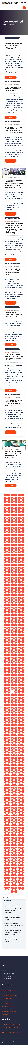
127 (9, 565)
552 (5, 801)
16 (19, 501)
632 (12, 845)
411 (16, 721)
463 (9, 751)
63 (15, 528)
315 (16, 668)
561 (16, 805)
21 (15, 505)
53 (22, 521)
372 (5, 701)
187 (9, 598)
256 (19, 635)
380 (12, 705)
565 (9, 808)
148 (19, 575)
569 (23, 808)
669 (16, 865)
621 (16, 838)
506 (12, 775)
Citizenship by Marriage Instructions (10, 995)
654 (5, 858)
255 (16, 635)
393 (16, 711)
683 (23, 871)
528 (5, 788)
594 (5, 825)
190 (19, 598)
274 (19, 645)
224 (12, 618)
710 (12, 888)
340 (19, 681)
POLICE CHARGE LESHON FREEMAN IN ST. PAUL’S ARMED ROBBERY (13, 89)
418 (19, 725)
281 (23, 648)
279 (16, 648)
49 (8, 521)
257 (23, 635)
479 (23, 758)
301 (9, 661)
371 (23, 698)
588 (5, 821)
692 (12, 878)
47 (22, 518)
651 (16, 855)
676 (19, 868)
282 (5, 651)
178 (19, 591)
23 (22, 505)
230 (12, 621)
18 (5, 505)
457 (9, 748)
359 (23, 691)
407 (23, 718)
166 (19, 585)
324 (5, 675)
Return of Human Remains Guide (9, 1011)
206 (12, 608)
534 (5, 791)
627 (16, 841)
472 (19, 755)
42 (5, 518)
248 (12, 631)
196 (19, 601)
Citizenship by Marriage (7, 998)
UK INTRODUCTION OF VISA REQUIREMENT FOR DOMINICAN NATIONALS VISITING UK (13, 402)
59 (22, 525)
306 (5, 665)
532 (19, 788)
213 (16, 611)
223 (9, 618)
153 (16, 578)
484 (19, 761)
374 (12, 701)
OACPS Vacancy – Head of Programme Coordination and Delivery (13, 939)
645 (16, 851)
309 (16, 665)
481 (9, 761)
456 (5, 748)
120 (5, 561)
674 (12, 868)
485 (23, 761)
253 (9, 635)
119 (23, 558)
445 (9, 741)
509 (23, 775)
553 (9, 801)
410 (12, 721)
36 (5, 515)
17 (22, 501)
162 (5, 585)
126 (5, 565)
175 (9, 591)
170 (12, 588)
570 (5, 811)
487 (9, 765)
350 (12, 688)
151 (9, 578)
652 (19, 855)
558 (5, 805)
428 (12, 731)
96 (5, 548)
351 (16, 688)
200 (12, 605)
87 (15, 541)
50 (12, 521)
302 (12, 661)
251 (23, 631)
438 (5, 738)
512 (12, 778)
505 (9, 775)
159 (16, 581)
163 (9, 585)
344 (12, 685)
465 (16, 751)
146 (12, 575)
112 (19, 555)
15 (15, 501)
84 (5, 541)
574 (19, 811)
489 (16, 765)
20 (12, 505)
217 (9, 615)
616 (19, 835)
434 (12, 735)
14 (12, 501)
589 (9, 821)
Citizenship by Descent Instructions (9, 1000)
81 (15, 538)
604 (19, 828)
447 (16, 741)
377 (23, 701)
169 (9, 588)
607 (9, 831)
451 (9, 745)
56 (12, 525)
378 (5, 705)
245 (23, 628)
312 (5, 668)
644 (12, 851)
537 (16, 791)
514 (19, 778)
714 (12, 891)
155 (23, 578)
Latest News (9, 37)
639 (16, 848)
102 (5, 551)
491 (23, 765)
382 (19, 705)
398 (12, 715)
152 (12, 578)
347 (23, 685)
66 (5, 531)
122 (12, 561)
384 (5, 708)
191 (23, 598)
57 (15, 525)
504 (5, 775)
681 (16, 871)
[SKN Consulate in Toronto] (14, 2)
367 (9, 698)
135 (16, 568)
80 (12, 538)
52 (19, 521)
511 (9, 778)
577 (9, 815)
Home (4, 24)
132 (5, 568)
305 (23, 661)
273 (16, 645)
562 (19, 805)
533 (23, 788)
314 (12, 668)
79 (8, 538)
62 (12, 528)
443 (23, 738)
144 (5, 575)
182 (12, 595)
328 (19, 675)
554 (12, 801)
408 (5, 721)
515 (23, 778)
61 (8, 528)
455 (23, 745)
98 (12, 548)
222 (5, 618)
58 (19, 525)
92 (12, 545)
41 (22, 515)
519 (16, 781)
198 (5, 605)
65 (22, 528)
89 (22, 541)
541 (9, 795)
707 (23, 885)
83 (22, 538)
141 (16, 571)
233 (23, 621)
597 (16, 825)
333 (16, 678)
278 (12, 648)
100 (19, 548)
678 (5, 871)
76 (19, 535)
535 (9, 791)
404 (12, 718)
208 (19, 608)
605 (23, 828)
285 (16, 651)
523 (9, 785)
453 (16, 745)
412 (19, 721)
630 (5, 845)
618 (5, 838)
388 (19, 708)
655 (9, 858)
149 (23, 575)
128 (12, 565)
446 (12, 741)
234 (5, 625)
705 (16, 885)
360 (5, 695)
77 (22, 535)
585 (16, 818)
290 (12, 655)
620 (12, 838)
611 (23, 831)
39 (15, 515)
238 (19, 625)
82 (19, 538)
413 (23, 721)
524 (12, 785)
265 (9, 641)
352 (19, 688)
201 (16, 605)
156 (5, 581)
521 (23, 781)
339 (16, 681)
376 (19, 701)
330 (5, 678)
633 (16, 845)
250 (19, 631)
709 (9, 888)
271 (9, 645)
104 (12, 551)
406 (19, 718)
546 (5, 798)
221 (23, 615)
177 (16, 591)
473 (23, 755)
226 (19, 618)
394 (19, 711)
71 (22, 531)
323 (23, 671)
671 (23, 865)
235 (9, 625)
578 (12, 815)
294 (5, 658)
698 (12, 881)
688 (19, 875)
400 (19, 715)
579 (16, 815)
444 (5, 741)
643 (9, 851)
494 (12, 768)
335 (23, 678)
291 (16, 655)
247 (9, 631)
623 (23, 838)
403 (9, 718)
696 (5, 881)
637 (9, 848)
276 (5, 648)
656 (12, 858)
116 (12, 558)
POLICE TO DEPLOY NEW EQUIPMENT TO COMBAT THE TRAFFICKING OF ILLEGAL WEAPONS (14, 357)
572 (12, 811)
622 (19, 838)
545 (23, 795)
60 (5, 528)
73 (8, 535)
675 (16, 868)
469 (9, 755)
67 (8, 531)
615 (16, 835)
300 (5, 661)
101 (23, 548)
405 (16, 718)
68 (12, 531)
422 (12, 728)
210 (5, 611)
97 (8, 548)
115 (9, 558)
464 (12, 751)
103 (9, 551)
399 (16, 715)
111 (16, 555)
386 (12, 708)
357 (16, 691)
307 (9, 665)
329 (23, 675)
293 (23, 655)
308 (12, 665)
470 (12, 755)
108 (5, 555)
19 (8, 505)
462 (5, 751)
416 (12, 725)
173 (23, 588)
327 (16, 675)
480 (5, 761)
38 (12, 515)
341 (23, 681)
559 (9, 805)
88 (19, 541)
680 (12, 871)
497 (23, 768)
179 (23, 591)
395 (23, 711)
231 (16, 621)
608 (12, 831)
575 (23, 811)
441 (16, 738)
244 (19, 628)
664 (19, 861)
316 (19, 668)
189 (16, 598)
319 (9, 671)
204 (5, 608)
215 (23, 611)
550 (19, 798)
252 (5, 635)
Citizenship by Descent (7, 1003)
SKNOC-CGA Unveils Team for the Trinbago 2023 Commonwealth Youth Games (13, 271)
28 (19, 508)
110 (12, 555)
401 (23, 715)
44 (12, 518)
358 (19, 691)
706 (19, 885)
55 (8, 525)
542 (12, 795)
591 (16, 821)
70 (19, 531)
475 (9, 758)
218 (12, 615)
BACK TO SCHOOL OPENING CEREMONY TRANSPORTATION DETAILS (13, 917)
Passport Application (6, 993)
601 (9, 828)
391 (9, 711)
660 (5, 861)
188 (12, 598)
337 (9, 681)
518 (12, 781)
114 (5, 558)
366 (5, 698)
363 (16, 695)
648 (5, 855)
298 (19, 658)
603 (16, 828)
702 (5, 885)
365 (23, 695)
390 (5, 711)
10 (19, 498)
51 (15, 521)
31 (8, 511)
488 (12, 765)
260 (12, 638)
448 (19, 741)
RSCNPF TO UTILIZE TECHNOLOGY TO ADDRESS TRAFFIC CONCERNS (13, 314)
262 (19, 638)
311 (23, 665)
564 (5, 808)
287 (23, 651)
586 (19, 818)
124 (19, 561)
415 (9, 725)
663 (16, 861)
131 (23, 565)
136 (19, 568)
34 (19, 511)
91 (8, 545)
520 (19, 781)
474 (5, 758)
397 (9, 715)
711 (16, 888)
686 (12, 875)
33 (15, 511)
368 (12, 698)
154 (19, 578)
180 (5, 595)
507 (16, 775)
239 (23, 625)
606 (5, 831)
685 (9, 875)
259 (9, 638)
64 (19, 528)
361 (9, 695)
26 (12, 508)
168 (5, 588)
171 (16, 588)
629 (23, 841)
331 (9, 678)
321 (16, 671)
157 (9, 581)
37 (8, 515)
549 (16, 798)
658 (19, 858)
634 (19, 845)
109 (9, 555)
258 (5, 638)
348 (5, 688)
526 (19, 785)
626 (12, 841)
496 (19, 768)
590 (12, 821)
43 (8, 518)
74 (12, 535)
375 (16, 701)
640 (19, 848)
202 (19, 605)
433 (9, 735)
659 (23, 858)
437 (23, 735)
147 (16, 575)
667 (9, 865)
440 (12, 738)
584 (12, 818)
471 (16, 755)
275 (23, 645)
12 (5, 501)
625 (9, 841)
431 (23, 731)
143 (23, 571)
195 (16, 601)
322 (19, 671)
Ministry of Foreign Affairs (7, 1029)
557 (23, 801)
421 (9, 728)
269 (23, 641)
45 (15, 518)
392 (12, 711)
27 (15, 508)
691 (9, 878)
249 (16, 631)
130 (19, 565)
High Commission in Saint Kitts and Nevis (11, 1032)
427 (9, 731)
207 (16, 608)
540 (5, 795)
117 (16, 558)
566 (12, 808)
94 (19, 545)
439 (9, 738)
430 (19, 731)
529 (9, 788)
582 (5, 818)
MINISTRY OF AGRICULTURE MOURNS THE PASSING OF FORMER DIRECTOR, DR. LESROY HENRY (13, 454)
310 (19, 665)
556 (19, 801)
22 (19, 505)
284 (12, 651)
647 (23, 851)
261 (16, 638)
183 (16, 595)
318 (5, 671)
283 (9, 651)
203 (23, 605)
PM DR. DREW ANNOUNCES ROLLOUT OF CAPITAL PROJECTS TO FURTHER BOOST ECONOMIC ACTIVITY (14, 129)
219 (16, 615)
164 (12, 585)
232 (19, 621)
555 (16, 801)
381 (16, 705)
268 (19, 641)
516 (5, 781)
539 (23, 791)
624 (5, 841)
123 (16, 561)
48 (5, 521)
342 (5, 685)
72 (5, 535)
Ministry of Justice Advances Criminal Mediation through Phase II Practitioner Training (14, 925)
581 (23, 815)
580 (19, 815)
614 (12, 835)
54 (5, 525)
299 (23, 658)
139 (9, 571)
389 (23, 708)
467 (23, 751)
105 (16, 551)
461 (23, 748)
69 (15, 531)
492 (5, 768)
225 (16, 618)
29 (22, 508)
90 (5, 545)
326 (12, 675)
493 (9, 768)
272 (12, 645)
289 (9, 655)
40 (19, 515)
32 (12, 511)
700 (19, 881)
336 (5, 681)
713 (23, 888)
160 (19, 581)
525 (16, 785)
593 (23, 821)
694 (19, 878)
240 (5, 628)
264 (5, 641)
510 (5, 778)
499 (9, 771)
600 (5, 828)
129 (16, 565)
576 (5, 815)
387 (16, 708)
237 (16, 625)
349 (9, 688)
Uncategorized (12, 24)
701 (23, 881)
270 (5, 645)
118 (19, 558)
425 (23, 728)
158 (12, 581)
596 (12, 825)
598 (19, 825)
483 (16, 761)
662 (12, 861)
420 (5, 728)
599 (23, 825)
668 (12, 865)
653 (23, 855)
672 (5, 868)
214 (19, 611)
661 (9, 861)
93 (15, 545)
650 (12, 855)
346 (19, 685)
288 (5, 655)
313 (9, 668)
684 (5, 875)
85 (8, 541)
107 (23, 551)
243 (16, 628)
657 (16, 858)
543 (16, 795)
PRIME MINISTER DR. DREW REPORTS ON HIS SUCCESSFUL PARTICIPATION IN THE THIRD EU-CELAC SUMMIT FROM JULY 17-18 (14, 183)
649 (9, 855)
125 (23, 561)
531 (16, 788)
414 (5, 725)
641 (23, 848)
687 (16, 875)
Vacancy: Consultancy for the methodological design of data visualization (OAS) (13, 932)
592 (19, 821)
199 (9, 605)
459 (16, 748)
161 (23, 581)
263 (23, 638)
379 (9, 705)
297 (16, 658)
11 (22, 498)
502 (19, 771)
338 (12, 681)
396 (5, 715)
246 (5, 631)
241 (9, 628)
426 (5, 731)
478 (19, 758)
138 (5, 571)
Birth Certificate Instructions (8, 1006)
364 (19, 695)
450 (5, 745)
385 (9, 708)
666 (5, 865)
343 (9, 685)
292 (19, 655)
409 (9, 721)
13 (8, 501)
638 (12, 848)
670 (19, 865)
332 (12, 678)
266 (12, 641)
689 (23, 875)
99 (15, 548)
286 (19, 651)
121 (9, 561)
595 (9, 825)
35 (22, 511)
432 (5, 735)
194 (12, 601)
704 (12, 885)
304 (19, 661)
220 (19, 615)
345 (16, 685)
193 (9, 601)
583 (9, 818)
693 (16, 878)
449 (23, 741)
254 (12, 635)
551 (23, 798)
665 (23, 861)
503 (23, 771)
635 (23, 845)
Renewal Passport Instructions (8, 990)
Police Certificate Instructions (8, 1008)
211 (9, 611)
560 (12, 805)
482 (12, 761)
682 (19, 871)
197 (23, 601)
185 (23, 595)
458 (12, 748)
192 (5, 601)
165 (16, 585)
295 (9, 658)
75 (15, 535)
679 (9, 871)
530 (12, 788)
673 (9, 868)
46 (19, 518)
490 (19, 765)
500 (12, 771)
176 (12, 591)
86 (12, 541)
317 (23, 668)
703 (9, 885)
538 (19, 791)
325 (9, 675)
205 (9, 608)
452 (12, 745)
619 (9, 838)
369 (16, 698)
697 (9, 881)
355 (9, 691)
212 (12, 611)
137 (23, 568)
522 (5, 785)
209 (23, 608)
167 (23, 585)
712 (19, 888)
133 (9, 568)
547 (9, 798)
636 (5, 848)
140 (12, 571)
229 (9, 621)
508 (19, 775)
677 (23, 868)
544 (19, 795)
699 (16, 881)
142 (19, 571)
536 (12, 791)
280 (19, 648)
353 (23, 688)
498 (5, 771)
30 (5, 511)
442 (19, 738)
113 (23, 555)
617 (23, 835)
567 (16, 808)
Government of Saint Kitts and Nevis (10, 1027)
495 (16, 768)
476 (12, 758)
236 (12, 625)
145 (9, 575)
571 (9, 811)
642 (5, 851)
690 (5, 878)
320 (12, 671)
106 (19, 551)
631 (9, 845)
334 (19, 678)
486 (5, 765)
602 (12, 828)
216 (5, 615)
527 (23, 785)
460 (19, 748)
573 (16, 811)
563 (23, 805)
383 (23, 705)
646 (19, 851)
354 (5, 691)
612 (5, 835)
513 (16, 778)
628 (19, 841)
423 (16, 728)
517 (9, 781)
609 (16, 831)
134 (12, 568)
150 (5, 578)
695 (23, 878)
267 (16, 641)
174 (5, 591)
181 (9, 595)
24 (5, 508)
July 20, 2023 (7, 397)
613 (9, 835)
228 (5, 621)
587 (23, 818)
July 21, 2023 (7, 41)
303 (16, 661)
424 (19, 728)
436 (19, 735)
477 (16, 758)
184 (19, 595)
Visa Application (5, 1014)
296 (12, 658)
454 (19, 745)
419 (23, 725)
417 (16, 725)
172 (19, 588)
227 (23, 618)
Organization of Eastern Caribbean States (11, 1024)
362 (12, 695)
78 (5, 538)
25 (8, 508)
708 (5, 888)
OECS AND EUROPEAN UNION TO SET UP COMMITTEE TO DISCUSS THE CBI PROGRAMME (14, 46)
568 (19, 808)
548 (12, 798)
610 (19, 831)
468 (5, 755)
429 (16, 731)
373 (9, 701)
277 (9, 648)
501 (16, 771)
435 (16, 735)
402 (5, 718)
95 (22, 545)
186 (5, 598)
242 (12, 628)
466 (19, 751)
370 (19, 698)
